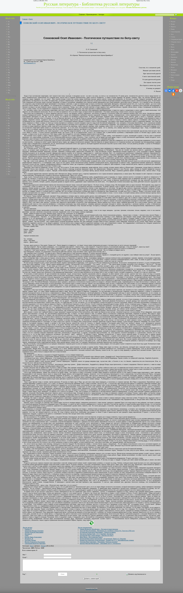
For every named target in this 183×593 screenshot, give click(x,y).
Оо (9, 57)
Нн (9, 54)
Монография (174, 52)
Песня (172, 67)
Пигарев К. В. (29, 539)
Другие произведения (85, 527)
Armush (43, 546)
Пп (9, 59)
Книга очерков (175, 75)
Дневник (173, 59)
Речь (172, 77)
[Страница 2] (92, 524)
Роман (173, 29)
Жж (9, 37)
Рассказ (173, 21)
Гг (8, 29)
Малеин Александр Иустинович (35, 542)
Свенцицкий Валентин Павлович (35, 543)
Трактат (173, 54)
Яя (9, 93)
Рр (8, 62)
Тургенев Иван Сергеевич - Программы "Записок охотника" (99, 542)
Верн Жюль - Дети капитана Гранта (91, 537)
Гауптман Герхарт (30, 540)
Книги (31, 19)
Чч (9, 80)
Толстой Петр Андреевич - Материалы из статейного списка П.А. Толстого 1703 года (107, 531)
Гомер (26, 535)
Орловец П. (28, 534)
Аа (9, 21)
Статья (173, 37)
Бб (8, 24)
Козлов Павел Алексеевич (33, 537)
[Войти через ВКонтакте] (169, 90)
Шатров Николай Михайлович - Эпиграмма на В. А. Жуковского (100, 543)
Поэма (173, 24)
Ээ (9, 87)
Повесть (173, 26)
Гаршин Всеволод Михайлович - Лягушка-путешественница (99, 529)
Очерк (173, 80)
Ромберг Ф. (28, 529)
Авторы (101, 14)
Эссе (172, 34)
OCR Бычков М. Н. (30, 63)
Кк (9, 47)
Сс (9, 65)
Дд (9, 32)
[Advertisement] (11, 210)
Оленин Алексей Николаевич (34, 532)
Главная (82, 14)
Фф (9, 72)
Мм (9, 52)
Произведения (91, 14)
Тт (8, 67)
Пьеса (172, 47)
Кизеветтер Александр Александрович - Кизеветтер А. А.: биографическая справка (107, 540)
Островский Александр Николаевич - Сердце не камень (98, 532)
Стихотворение (175, 32)
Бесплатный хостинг (90, 589)
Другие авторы (27, 527)
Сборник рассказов (176, 39)
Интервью (174, 70)
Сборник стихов (176, 42)
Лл (9, 49)
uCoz (96, 589)
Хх (9, 75)
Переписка (174, 57)
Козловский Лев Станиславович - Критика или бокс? (97, 535)
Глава (172, 44)
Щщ (9, 85)
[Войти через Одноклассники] (173, 94)
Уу (9, 70)
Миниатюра (174, 65)
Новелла (173, 62)
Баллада (173, 72)
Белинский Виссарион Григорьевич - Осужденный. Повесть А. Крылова (103, 539)
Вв (9, 26)
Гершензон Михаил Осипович (34, 531)
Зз (8, 39)
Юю (9, 90)
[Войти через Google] (180, 90)
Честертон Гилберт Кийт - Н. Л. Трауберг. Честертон (96, 534)
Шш (9, 82)
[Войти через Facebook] (173, 90)
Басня (172, 49)
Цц (9, 77)
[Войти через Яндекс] (176, 90)
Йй (9, 44)
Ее (8, 34)
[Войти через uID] (166, 90)
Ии (9, 42)
